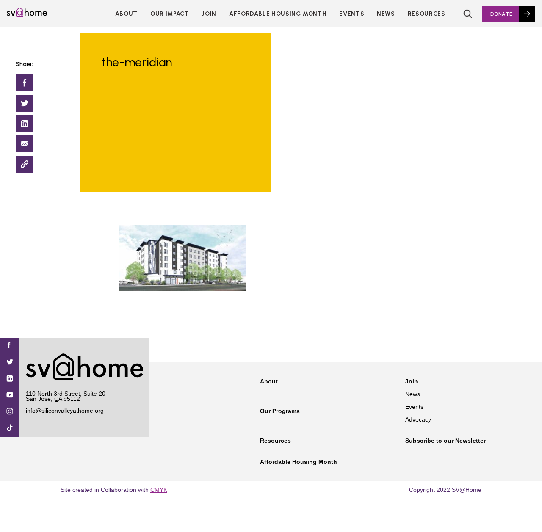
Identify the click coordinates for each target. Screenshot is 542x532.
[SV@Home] (27, 14)
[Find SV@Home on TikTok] (9, 428)
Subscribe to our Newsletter (445, 440)
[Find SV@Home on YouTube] (9, 395)
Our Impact (169, 13)
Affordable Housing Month (277, 13)
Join (411, 381)
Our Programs (280, 411)
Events (351, 13)
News (386, 13)
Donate (501, 14)
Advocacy (418, 419)
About (126, 13)
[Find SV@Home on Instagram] (9, 412)
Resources (426, 13)
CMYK (158, 489)
